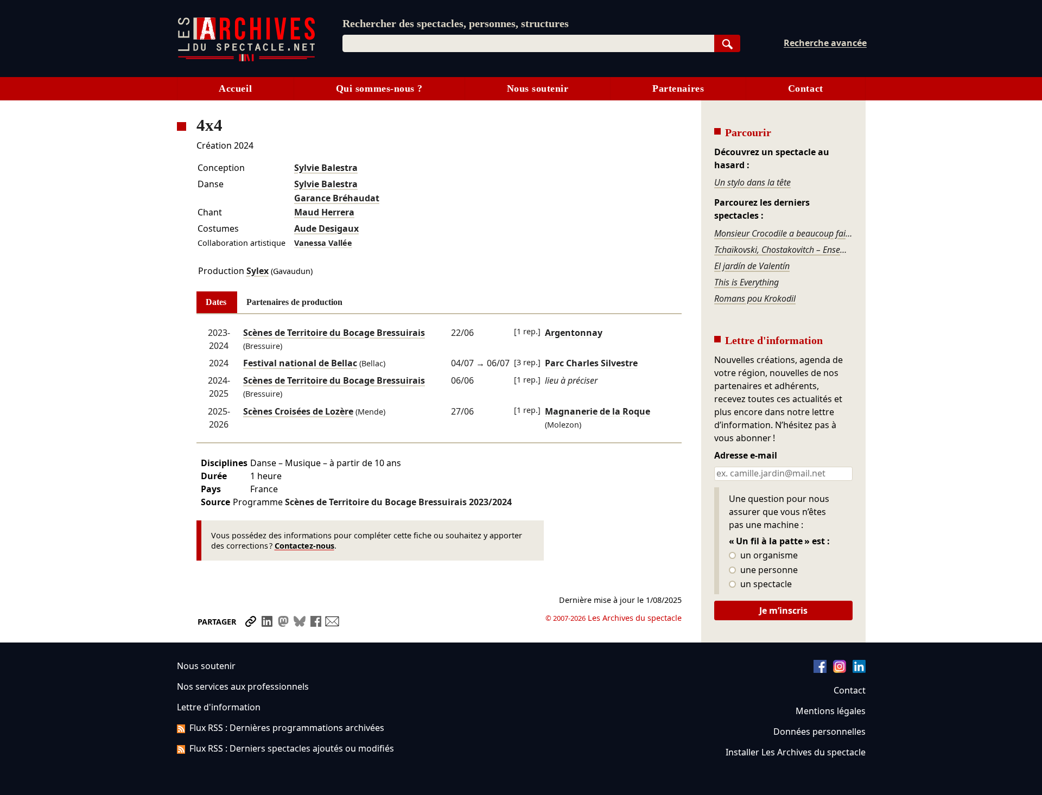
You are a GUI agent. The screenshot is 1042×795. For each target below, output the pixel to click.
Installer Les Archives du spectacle (796, 752)
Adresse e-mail (745, 456)
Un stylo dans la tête (752, 182)
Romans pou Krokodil (755, 298)
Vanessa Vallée (323, 243)
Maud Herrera (324, 212)
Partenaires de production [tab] (294, 302)
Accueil (235, 88)
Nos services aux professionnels (243, 686)
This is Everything (746, 282)
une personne (768, 570)
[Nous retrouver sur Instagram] (839, 670)
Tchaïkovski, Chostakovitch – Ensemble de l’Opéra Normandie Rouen (783, 250)
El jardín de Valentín (752, 266)
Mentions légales (831, 711)
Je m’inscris (783, 610)
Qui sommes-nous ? (379, 88)
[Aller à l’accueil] (246, 58)
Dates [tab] (216, 302)
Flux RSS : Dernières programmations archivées (286, 728)
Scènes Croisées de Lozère (298, 411)
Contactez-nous (304, 545)
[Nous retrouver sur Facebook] (820, 670)
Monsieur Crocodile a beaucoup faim (783, 233)
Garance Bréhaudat (336, 198)
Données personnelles (819, 731)
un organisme (768, 556)
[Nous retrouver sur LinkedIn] (859, 670)
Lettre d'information (218, 707)
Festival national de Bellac (300, 363)
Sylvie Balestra (326, 168)
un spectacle (765, 584)
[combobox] (528, 43)
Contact (805, 88)
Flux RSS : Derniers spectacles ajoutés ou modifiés (291, 748)
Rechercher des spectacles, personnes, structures (455, 23)
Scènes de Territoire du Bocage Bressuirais (334, 333)
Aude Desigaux (326, 228)
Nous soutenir (538, 88)
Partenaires (678, 88)
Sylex (257, 271)
